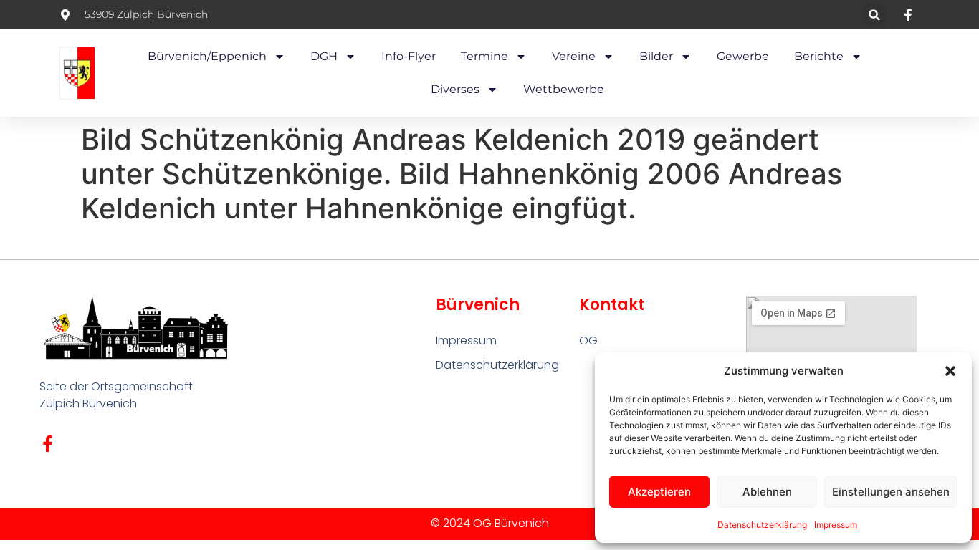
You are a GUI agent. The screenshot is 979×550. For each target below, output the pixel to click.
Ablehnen (767, 491)
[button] (950, 371)
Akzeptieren (659, 491)
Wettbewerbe (563, 89)
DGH (324, 56)
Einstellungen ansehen (891, 491)
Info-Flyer (408, 56)
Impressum (835, 524)
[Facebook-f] (47, 443)
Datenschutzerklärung (762, 524)
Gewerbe (743, 56)
